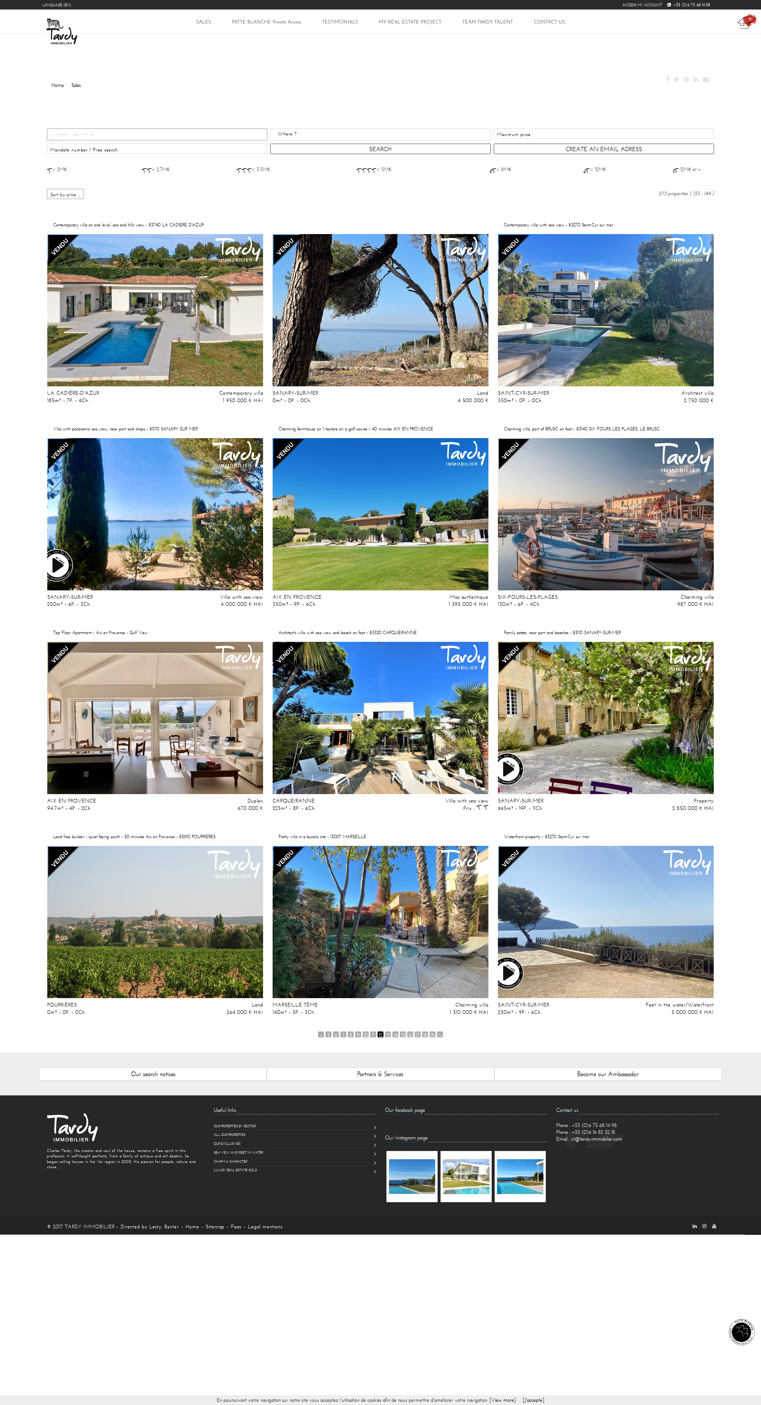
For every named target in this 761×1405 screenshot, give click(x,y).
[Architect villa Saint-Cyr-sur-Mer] (606, 310)
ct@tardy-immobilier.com (596, 1139)
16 (410, 1034)
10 (366, 1034)
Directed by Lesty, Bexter (150, 1226)
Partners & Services (380, 1074)
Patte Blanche (266, 22)
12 (380, 1034)
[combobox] (380, 134)
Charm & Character (230, 1161)
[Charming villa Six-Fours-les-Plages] (606, 514)
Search (380, 149)
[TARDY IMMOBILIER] (124, 1127)
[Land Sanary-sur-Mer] (380, 310)
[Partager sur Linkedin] (695, 79)
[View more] (503, 1400)
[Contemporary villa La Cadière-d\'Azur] (155, 310)
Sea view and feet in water (238, 1152)
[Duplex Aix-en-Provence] (155, 718)
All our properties (230, 1135)
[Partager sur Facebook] (667, 79)
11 (373, 1034)
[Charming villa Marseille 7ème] (380, 922)
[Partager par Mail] (706, 79)
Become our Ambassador (608, 1074)
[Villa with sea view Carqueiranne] (380, 718)
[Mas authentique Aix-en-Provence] (380, 514)
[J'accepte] (533, 1400)
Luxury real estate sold (235, 1170)
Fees (236, 1226)
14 (395, 1034)
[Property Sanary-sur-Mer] (606, 718)
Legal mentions (265, 1226)
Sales (203, 22)
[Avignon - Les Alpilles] (157, 134)
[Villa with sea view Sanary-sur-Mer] (155, 514)
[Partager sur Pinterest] (686, 79)
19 (433, 1034)
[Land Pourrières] (155, 922)
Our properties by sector (235, 1126)
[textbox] (386, 133)
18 (425, 1034)
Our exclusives (227, 1143)
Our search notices (153, 1074)
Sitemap (215, 1226)
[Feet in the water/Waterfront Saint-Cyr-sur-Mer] (606, 922)
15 (403, 1034)
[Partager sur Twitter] (676, 79)
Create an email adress (604, 149)
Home (192, 1226)
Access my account (642, 5)
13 (388, 1034)
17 (417, 1034)
